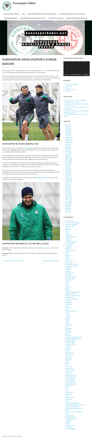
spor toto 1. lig (69, 368)
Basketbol (68, 248)
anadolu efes (68, 235)
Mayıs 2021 (68, 184)
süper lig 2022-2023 (70, 375)
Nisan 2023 (68, 144)
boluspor (67, 257)
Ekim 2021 (68, 175)
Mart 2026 (68, 127)
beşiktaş (67, 252)
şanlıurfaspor (68, 359)
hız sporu (67, 318)
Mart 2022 (68, 166)
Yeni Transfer (68, 427)
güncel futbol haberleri (71, 311)
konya (66, 333)
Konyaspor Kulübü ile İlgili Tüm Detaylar (72, 14)
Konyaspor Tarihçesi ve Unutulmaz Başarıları (42, 14)
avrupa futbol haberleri (71, 241)
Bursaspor (68, 259)
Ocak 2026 (68, 130)
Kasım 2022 (68, 153)
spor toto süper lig (69, 370)
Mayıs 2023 (68, 142)
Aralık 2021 (68, 172)
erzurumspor (68, 267)
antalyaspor (68, 240)
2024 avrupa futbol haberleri (72, 222)
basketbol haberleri (70, 250)
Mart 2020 (68, 206)
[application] (76, 68)
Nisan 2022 (68, 165)
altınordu (67, 233)
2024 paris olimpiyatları (71, 224)
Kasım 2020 (68, 194)
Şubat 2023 (68, 147)
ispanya (67, 323)
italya (66, 326)
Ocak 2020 (68, 210)
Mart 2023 (68, 146)
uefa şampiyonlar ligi (70, 418)
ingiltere (67, 321)
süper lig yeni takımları (71, 384)
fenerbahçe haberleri (70, 276)
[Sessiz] (85, 74)
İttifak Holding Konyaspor (71, 84)
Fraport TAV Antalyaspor (43, 177)
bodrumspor (68, 255)
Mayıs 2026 (68, 125)
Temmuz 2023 (69, 139)
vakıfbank (67, 422)
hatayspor (67, 314)
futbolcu (67, 288)
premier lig (68, 356)
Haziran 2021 (68, 182)
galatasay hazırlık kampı (71, 299)
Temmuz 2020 (69, 199)
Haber (28, 67)
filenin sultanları (69, 280)
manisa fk (67, 347)
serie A (67, 361)
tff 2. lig (67, 389)
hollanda (67, 319)
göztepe (67, 309)
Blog (23, 14)
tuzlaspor (67, 410)
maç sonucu (68, 345)
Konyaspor (33, 67)
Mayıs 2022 (68, 163)
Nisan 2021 (68, 186)
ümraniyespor (68, 420)
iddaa (66, 87)
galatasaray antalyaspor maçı (72, 292)
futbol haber (68, 287)
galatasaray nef (69, 297)
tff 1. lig (67, 387)
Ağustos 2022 (68, 158)
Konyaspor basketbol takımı (72, 339)
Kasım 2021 (68, 173)
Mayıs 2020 (68, 203)
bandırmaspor (68, 245)
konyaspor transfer (70, 344)
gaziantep (67, 300)
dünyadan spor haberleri (71, 266)
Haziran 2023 (68, 140)
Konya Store (68, 86)
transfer (67, 396)
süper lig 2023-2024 (70, 377)
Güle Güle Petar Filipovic (11, 14)
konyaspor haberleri (70, 340)
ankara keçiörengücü (70, 236)
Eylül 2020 (68, 196)
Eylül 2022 (68, 156)
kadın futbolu (68, 328)
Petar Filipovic (69, 354)
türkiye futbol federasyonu (71, 406)
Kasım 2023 (68, 132)
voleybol (67, 423)
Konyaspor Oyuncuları (56, 18)
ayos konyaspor (69, 243)
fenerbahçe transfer (70, 278)
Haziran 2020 (68, 201)
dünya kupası (68, 262)
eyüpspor (67, 271)
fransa (67, 283)
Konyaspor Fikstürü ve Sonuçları (76, 18)
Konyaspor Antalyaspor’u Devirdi (50, 260)
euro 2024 (68, 269)
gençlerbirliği (68, 304)
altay (66, 231)
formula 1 (67, 281)
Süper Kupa (68, 371)
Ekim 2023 (68, 134)
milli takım (68, 349)
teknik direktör (69, 385)
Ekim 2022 (68, 154)
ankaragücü (68, 238)
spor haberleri (68, 366)
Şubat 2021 (68, 189)
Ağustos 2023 (68, 137)
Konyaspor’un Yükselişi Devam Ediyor (13, 260)
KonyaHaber (14, 67)
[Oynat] (65, 74)
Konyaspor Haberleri (10, 18)
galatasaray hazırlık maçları (72, 295)
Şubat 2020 (68, 208)
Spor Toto (67, 91)
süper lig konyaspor (70, 380)
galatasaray (68, 290)
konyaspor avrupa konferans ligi (73, 337)
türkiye (67, 401)
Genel (24, 67)
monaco (67, 351)
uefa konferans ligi (70, 416)
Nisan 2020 (68, 205)
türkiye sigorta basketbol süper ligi (74, 408)
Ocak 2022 (68, 170)
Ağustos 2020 (68, 198)
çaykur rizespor (69, 261)
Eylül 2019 (68, 211)
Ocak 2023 (68, 149)
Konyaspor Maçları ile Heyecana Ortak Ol (33, 18)
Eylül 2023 (68, 135)
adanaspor (68, 228)
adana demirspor (69, 226)
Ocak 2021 (68, 191)
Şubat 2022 (68, 168)
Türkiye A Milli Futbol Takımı (72, 403)
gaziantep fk (68, 302)
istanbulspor (68, 325)
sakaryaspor (68, 358)
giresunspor (68, 307)
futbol (66, 285)
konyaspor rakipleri (70, 342)
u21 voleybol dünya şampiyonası (73, 411)
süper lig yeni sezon (70, 382)
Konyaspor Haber (24, 3)
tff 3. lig (67, 390)
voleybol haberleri (70, 425)
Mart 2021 (68, 187)
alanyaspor (68, 229)
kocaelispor (68, 332)
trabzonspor (68, 394)
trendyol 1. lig (68, 399)
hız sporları (68, 316)
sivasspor (67, 363)
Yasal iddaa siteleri (70, 89)
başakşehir (68, 247)
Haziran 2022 (68, 161)
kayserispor (68, 330)
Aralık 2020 (68, 192)
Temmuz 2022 (69, 160)
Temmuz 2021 (69, 180)
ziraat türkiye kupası (70, 429)
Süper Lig (39, 67)
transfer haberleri (69, 397)
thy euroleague (69, 392)
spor (66, 364)
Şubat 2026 (68, 128)
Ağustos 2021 (68, 179)
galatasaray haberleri (70, 293)
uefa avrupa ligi (69, 415)
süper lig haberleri (70, 378)
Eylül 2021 (68, 177)
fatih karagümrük (69, 273)
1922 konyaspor (69, 221)
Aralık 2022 (68, 151)
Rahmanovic (47, 248)
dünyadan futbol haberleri (71, 264)
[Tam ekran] (88, 74)
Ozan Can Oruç (69, 352)
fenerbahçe (68, 274)
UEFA (66, 413)
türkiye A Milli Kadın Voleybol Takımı (74, 404)
